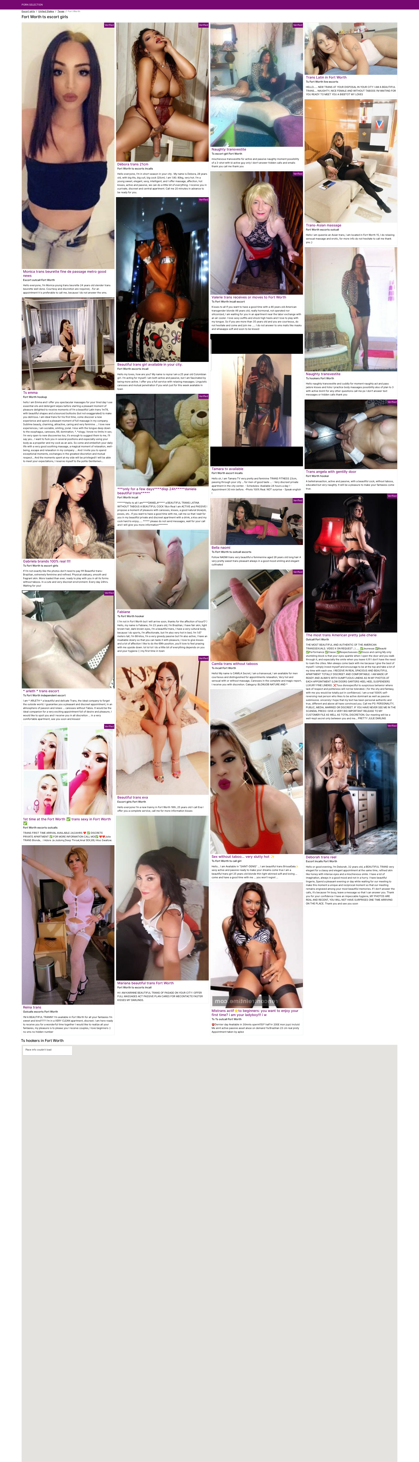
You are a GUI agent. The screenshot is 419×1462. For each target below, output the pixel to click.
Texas (60, 11)
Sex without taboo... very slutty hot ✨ (243, 857)
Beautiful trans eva (132, 797)
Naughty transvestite (229, 149)
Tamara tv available (227, 469)
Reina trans (32, 1007)
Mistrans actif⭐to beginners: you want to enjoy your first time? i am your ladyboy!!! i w (255, 1013)
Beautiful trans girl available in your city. (149, 364)
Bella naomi (221, 547)
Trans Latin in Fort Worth (326, 77)
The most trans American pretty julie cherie (341, 635)
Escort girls (28, 11)
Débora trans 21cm (132, 164)
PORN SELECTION (32, 4)
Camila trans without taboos (235, 664)
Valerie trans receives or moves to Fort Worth (249, 297)
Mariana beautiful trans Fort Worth (145, 983)
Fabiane (123, 612)
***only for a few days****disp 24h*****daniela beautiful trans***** (156, 491)
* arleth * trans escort (41, 691)
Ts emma (30, 393)
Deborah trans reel (321, 857)
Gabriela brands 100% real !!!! (47, 561)
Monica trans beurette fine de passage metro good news (64, 273)
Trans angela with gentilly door (331, 472)
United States (46, 11)
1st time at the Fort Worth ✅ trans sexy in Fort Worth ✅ (67, 821)
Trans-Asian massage (323, 225)
